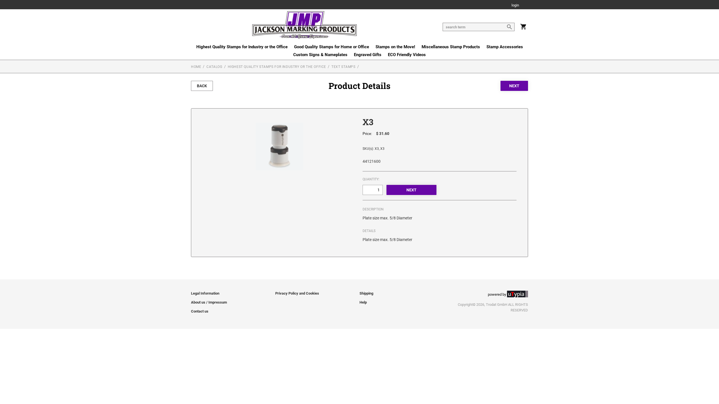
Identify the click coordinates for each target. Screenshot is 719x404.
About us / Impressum (209, 302)
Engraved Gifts (367, 54)
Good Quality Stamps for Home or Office (331, 46)
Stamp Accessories (504, 46)
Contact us (199, 311)
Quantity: (371, 179)
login (515, 5)
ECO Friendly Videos (407, 54)
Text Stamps (343, 67)
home (196, 67)
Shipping (366, 293)
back (202, 86)
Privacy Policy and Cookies (297, 293)
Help (363, 302)
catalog (214, 67)
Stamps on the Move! (395, 46)
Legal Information (205, 293)
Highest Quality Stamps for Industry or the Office (242, 46)
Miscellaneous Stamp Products (451, 46)
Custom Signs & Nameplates (320, 54)
